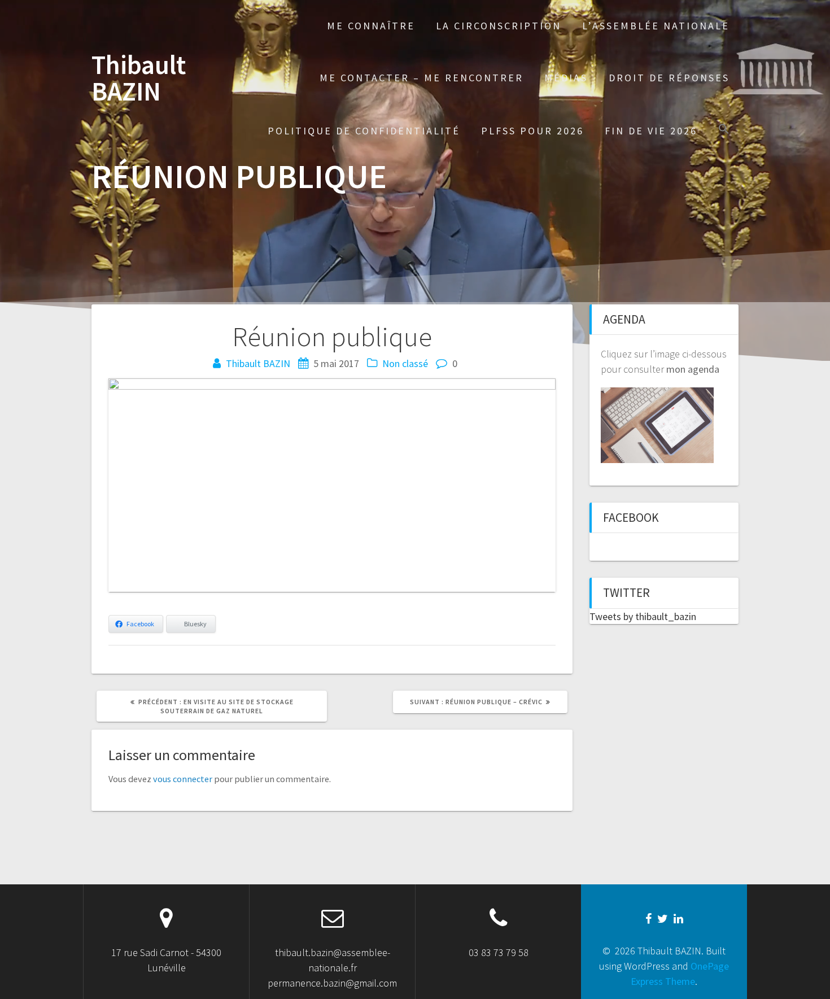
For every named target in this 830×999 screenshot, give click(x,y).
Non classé (405, 363)
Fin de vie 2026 (651, 130)
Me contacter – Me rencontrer (421, 77)
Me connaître (371, 25)
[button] (723, 130)
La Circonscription (498, 25)
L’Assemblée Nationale (655, 25)
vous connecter (182, 778)
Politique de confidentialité (364, 130)
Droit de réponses (669, 77)
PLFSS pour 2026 (532, 130)
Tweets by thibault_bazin (642, 616)
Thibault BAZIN (138, 78)
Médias (566, 77)
